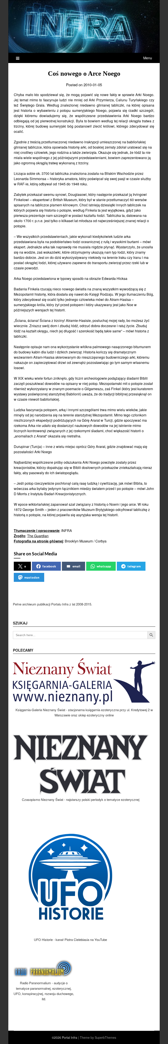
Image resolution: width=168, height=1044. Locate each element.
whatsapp (104, 566)
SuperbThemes (105, 1037)
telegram (134, 566)
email (76, 566)
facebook (49, 566)
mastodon (31, 577)
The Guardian (38, 535)
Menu (147, 57)
